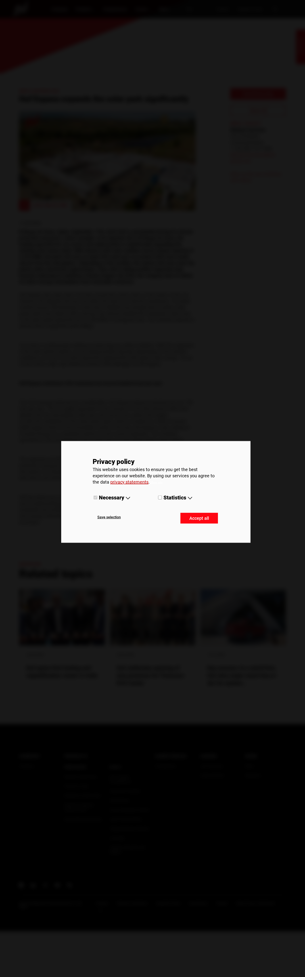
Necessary (111, 498)
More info (156, 482)
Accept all (199, 518)
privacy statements (129, 482)
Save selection (109, 517)
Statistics (174, 498)
